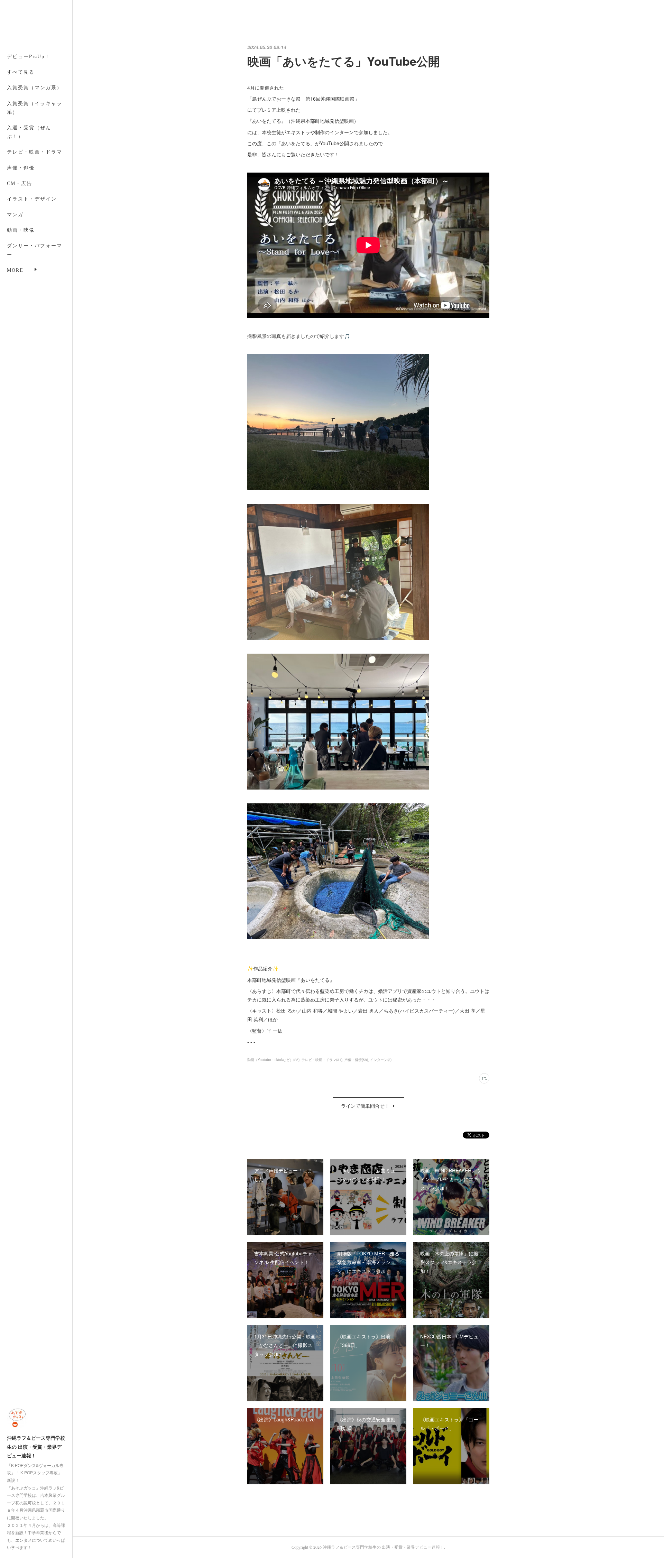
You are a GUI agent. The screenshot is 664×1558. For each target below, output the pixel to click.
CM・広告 (19, 183)
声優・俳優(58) (356, 1059)
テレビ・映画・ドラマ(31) (322, 1059)
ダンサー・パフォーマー (34, 249)
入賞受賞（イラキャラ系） (34, 107)
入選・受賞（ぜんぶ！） (29, 131)
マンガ (15, 214)
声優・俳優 (21, 167)
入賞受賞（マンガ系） (34, 87)
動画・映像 (21, 230)
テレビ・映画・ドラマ (34, 151)
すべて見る (21, 71)
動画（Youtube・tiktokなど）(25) (273, 1059)
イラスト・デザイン (32, 198)
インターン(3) (380, 1059)
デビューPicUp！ (28, 56)
